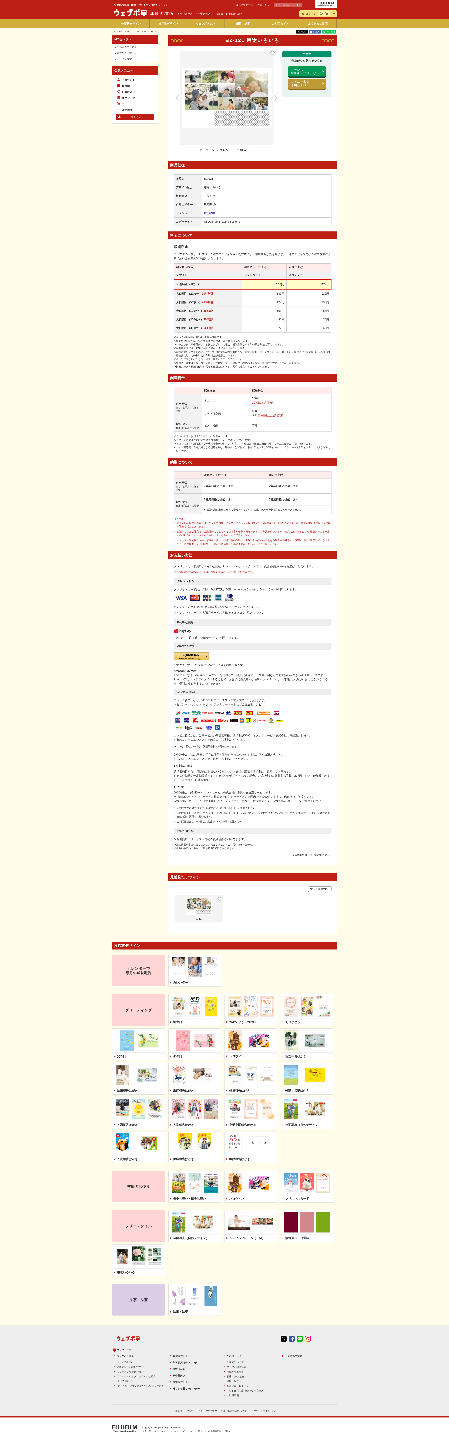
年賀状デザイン (131, 23)
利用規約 (177, 1410)
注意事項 (208, 800)
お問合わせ (263, 5)
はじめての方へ (244, 5)
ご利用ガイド (280, 23)
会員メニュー (123, 70)
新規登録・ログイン (238, 1385)
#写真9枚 (210, 213)
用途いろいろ (141, 31)
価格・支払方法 (235, 1376)
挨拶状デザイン (168, 23)
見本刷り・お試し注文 (129, 1367)
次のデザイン (271, 97)
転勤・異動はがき (297, 1090)
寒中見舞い (179, 1375)
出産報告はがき (183, 1090)
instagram (308, 1339)
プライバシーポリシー (239, 800)
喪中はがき (179, 1369)
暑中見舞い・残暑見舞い (189, 1198)
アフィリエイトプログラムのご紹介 (136, 1376)
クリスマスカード (297, 1198)
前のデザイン (181, 97)
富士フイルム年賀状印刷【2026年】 (215, 1431)
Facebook (292, 1339)
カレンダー (180, 982)
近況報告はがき (295, 1056)
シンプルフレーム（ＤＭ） (247, 1238)
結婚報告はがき (127, 1090)
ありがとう (292, 1022)
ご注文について (235, 1362)
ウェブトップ (124, 1350)
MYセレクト (123, 39)
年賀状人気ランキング (185, 1362)
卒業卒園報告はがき (242, 1125)
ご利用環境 (233, 1395)
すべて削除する (320, 889)
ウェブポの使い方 (236, 1367)
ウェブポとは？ (206, 23)
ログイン (135, 116)
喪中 (186, 13)
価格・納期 (243, 23)
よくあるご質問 (318, 23)
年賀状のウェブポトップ (122, 31)
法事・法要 (180, 1311)
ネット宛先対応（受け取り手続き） (246, 1390)
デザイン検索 (124, 59)
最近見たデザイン (127, 52)
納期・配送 (233, 1381)
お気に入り (272, 53)
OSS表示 (255, 1410)
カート (126, 103)
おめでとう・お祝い (242, 1022)
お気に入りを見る (127, 46)
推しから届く (235, 13)
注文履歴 (127, 109)
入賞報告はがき (127, 1159)
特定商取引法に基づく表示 (234, 1410)
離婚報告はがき (239, 1159)
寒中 (204, 13)
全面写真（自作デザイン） (303, 1125)
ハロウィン (236, 1056)
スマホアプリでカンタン (130, 1371)
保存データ (128, 97)
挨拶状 (219, 13)
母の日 (177, 1056)
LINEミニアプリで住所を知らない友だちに (140, 1385)
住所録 (126, 85)
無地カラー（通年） (298, 1238)
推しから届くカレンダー (186, 1388)
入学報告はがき (183, 1125)
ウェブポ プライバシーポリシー (201, 1410)
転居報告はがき (239, 1090)
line (300, 1339)
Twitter (284, 1339)
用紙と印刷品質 (235, 1371)
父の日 (121, 1056)
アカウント (128, 79)
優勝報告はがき (183, 1159)
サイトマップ (269, 1410)
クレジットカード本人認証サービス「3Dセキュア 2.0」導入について (220, 612)
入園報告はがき (127, 1125)
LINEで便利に (124, 1381)
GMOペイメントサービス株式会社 (203, 796)
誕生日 (177, 1022)
